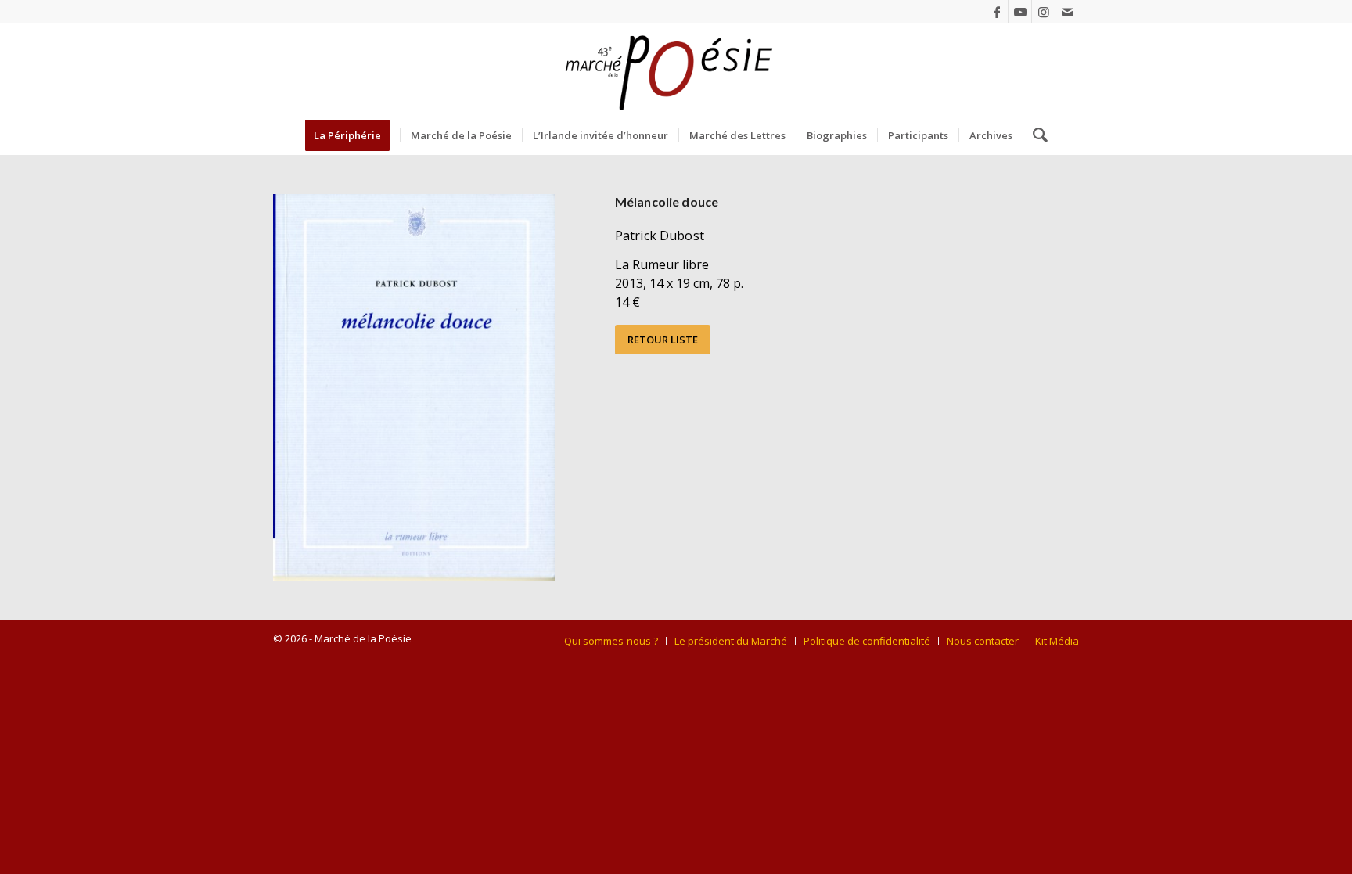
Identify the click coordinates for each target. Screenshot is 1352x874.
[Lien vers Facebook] (996, 11)
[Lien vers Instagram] (1043, 11)
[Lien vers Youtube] (1020, 11)
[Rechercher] (1035, 135)
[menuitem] (352, 135)
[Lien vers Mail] (1067, 11)
